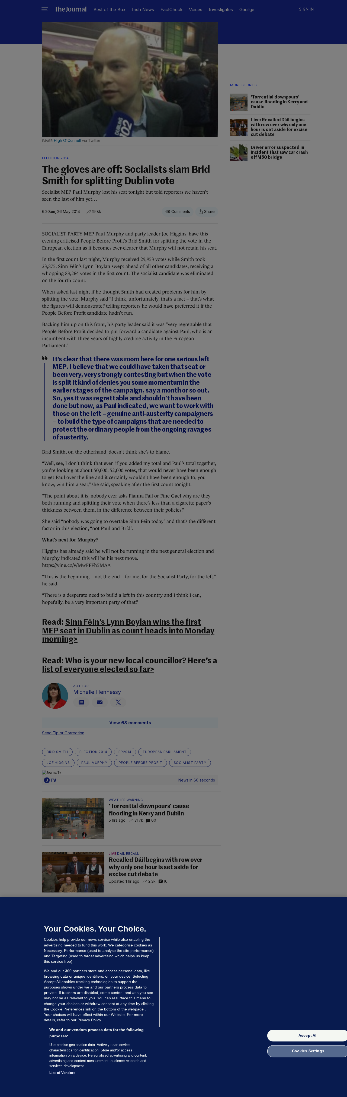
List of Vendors (62, 1072)
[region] (173, 997)
